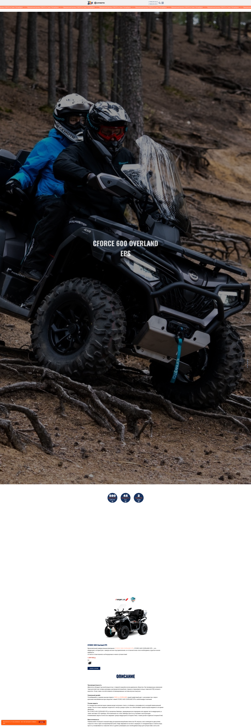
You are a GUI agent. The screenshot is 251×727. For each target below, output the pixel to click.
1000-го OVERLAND (120, 697)
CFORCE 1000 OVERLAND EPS (124, 648)
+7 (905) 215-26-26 (153, 1)
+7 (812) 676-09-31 (152, 4)
